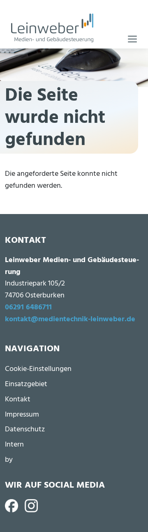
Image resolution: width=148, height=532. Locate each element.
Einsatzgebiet (26, 384)
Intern (14, 445)
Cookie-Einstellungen (38, 369)
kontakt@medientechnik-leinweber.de (70, 319)
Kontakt (17, 399)
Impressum (22, 415)
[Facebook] (11, 505)
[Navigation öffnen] (132, 39)
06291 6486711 (28, 307)
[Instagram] (31, 505)
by (9, 460)
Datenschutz (25, 429)
